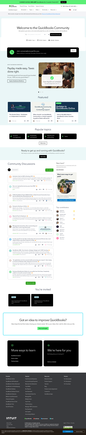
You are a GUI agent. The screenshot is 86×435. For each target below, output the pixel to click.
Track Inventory (28, 404)
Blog (46, 386)
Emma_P (61, 218)
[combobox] (35, 34)
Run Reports (28, 389)
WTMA (14, 265)
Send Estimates (28, 391)
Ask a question (49, 170)
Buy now (63, 2)
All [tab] (9, 169)
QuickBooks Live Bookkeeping (13, 386)
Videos (37, 9)
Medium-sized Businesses (11, 396)
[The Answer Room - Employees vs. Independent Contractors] (19, 112)
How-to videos (14, 358)
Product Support (48, 381)
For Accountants (67, 378)
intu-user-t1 (62, 237)
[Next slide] (72, 75)
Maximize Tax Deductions (31, 384)
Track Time (27, 401)
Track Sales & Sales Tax (30, 394)
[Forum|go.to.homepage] (13, 10)
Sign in (73, 50)
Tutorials (46, 384)
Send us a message (51, 361)
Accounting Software (30, 414)
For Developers (67, 381)
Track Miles (27, 386)
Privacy (68, 423)
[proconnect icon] (44, 418)
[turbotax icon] (36, 418)
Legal (64, 423)
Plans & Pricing (23, 6)
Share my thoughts (43, 328)
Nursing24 (15, 220)
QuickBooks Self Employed (12, 381)
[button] (75, 10)
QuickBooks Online (10, 378)
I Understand (68, 431)
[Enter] (25, 34)
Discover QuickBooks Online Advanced (51, 13)
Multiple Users (28, 399)
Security (72, 423)
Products (8, 376)
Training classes (14, 361)
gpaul (14, 189)
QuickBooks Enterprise (11, 394)
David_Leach (15, 180)
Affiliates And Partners (10, 427)
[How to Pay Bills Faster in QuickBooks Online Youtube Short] (66, 112)
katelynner (62, 210)
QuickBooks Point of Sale (11, 401)
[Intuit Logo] (11, 418)
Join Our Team (9, 424)
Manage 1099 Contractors (31, 406)
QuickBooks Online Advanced (13, 384)
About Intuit (8, 423)
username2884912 (16, 254)
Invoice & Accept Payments (31, 381)
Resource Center (48, 378)
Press (7, 426)
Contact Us (47, 391)
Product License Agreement (51, 389)
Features (27, 376)
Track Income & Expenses (31, 378)
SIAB (61, 226)
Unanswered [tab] (15, 169)
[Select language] (70, 9)
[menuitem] (38, 10)
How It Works (31, 6)
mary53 (61, 233)
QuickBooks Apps (49, 394)
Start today (43, 156)
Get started (24, 9)
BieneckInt (15, 210)
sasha (14, 277)
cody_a (61, 222)
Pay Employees (28, 409)
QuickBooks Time (10, 404)
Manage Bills (28, 396)
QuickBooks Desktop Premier (12, 391)
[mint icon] (53, 418)
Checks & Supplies (10, 399)
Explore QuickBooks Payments (66, 200)
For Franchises (67, 384)
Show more (43, 143)
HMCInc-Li (15, 200)
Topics (31, 9)
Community (45, 9)
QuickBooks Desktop (10, 389)
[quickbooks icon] (29, 418)
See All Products (9, 406)
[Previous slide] (40, 75)
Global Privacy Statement (27, 430)
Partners (66, 376)
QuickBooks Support (16, 355)
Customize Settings (79, 431)
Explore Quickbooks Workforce (16, 81)
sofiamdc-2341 (16, 233)
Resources (53, 9)
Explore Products (40, 6)
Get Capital (27, 411)
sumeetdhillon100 (16, 244)
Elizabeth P (62, 229)
